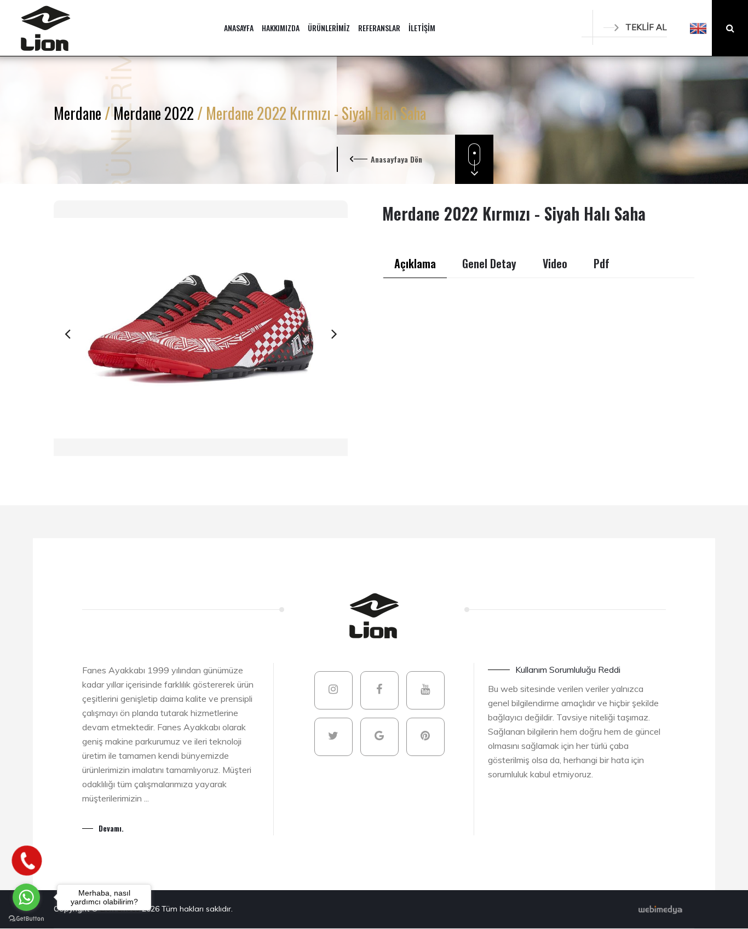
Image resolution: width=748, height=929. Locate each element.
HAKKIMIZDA (281, 27)
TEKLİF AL (646, 27)
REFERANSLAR (379, 27)
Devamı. (111, 828)
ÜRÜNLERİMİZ (329, 27)
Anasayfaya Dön (396, 159)
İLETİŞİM (421, 27)
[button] (698, 28)
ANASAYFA (239, 27)
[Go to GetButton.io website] (26, 918)
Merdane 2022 (155, 113)
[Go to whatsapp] (26, 897)
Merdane (79, 113)
